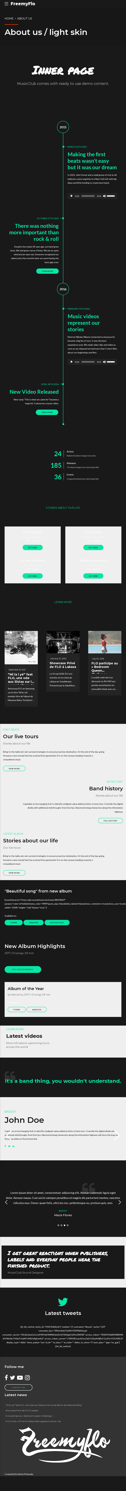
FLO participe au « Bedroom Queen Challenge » (104, 668)
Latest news (16, 1395)
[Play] (71, 196)
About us (24, 18)
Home (9, 18)
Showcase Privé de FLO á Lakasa (63, 665)
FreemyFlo (23, 3)
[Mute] (104, 196)
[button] (9, 1135)
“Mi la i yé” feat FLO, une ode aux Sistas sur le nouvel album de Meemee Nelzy (21, 682)
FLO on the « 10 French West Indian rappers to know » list (33, 1421)
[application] (92, 196)
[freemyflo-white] (63, 1445)
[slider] (111, 195)
